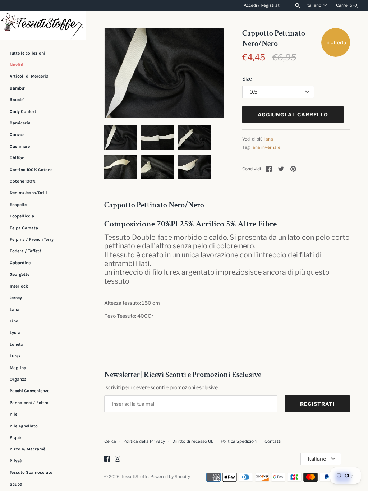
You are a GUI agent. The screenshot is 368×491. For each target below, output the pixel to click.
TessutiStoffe (134, 476)
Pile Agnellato (24, 425)
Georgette (19, 274)
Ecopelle (18, 204)
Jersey (16, 297)
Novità (16, 64)
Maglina (18, 367)
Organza (18, 379)
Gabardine (20, 262)
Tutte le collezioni (27, 53)
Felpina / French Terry (32, 239)
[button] (209, 73)
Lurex (15, 355)
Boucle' (17, 99)
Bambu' (17, 88)
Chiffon (17, 157)
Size (247, 78)
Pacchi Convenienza (30, 390)
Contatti (272, 441)
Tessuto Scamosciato (31, 472)
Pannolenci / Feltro (29, 402)
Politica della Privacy (144, 441)
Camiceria (20, 122)
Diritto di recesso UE (192, 441)
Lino (14, 320)
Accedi (250, 5)
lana (268, 139)
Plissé (16, 460)
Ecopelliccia (22, 216)
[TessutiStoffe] (43, 25)
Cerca (110, 441)
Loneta (16, 344)
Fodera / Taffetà (26, 250)
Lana (14, 309)
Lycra (15, 332)
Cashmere (20, 146)
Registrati (271, 5)
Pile (13, 414)
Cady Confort (23, 111)
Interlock (19, 286)
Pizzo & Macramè (27, 448)
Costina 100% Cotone (31, 169)
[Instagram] (117, 459)
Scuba (16, 484)
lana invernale (266, 147)
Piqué (15, 437)
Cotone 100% (23, 181)
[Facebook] (107, 459)
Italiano (313, 5)
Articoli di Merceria (29, 76)
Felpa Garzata (24, 227)
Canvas (17, 134)
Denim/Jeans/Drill (28, 192)
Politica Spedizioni (239, 441)
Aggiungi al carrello (293, 114)
